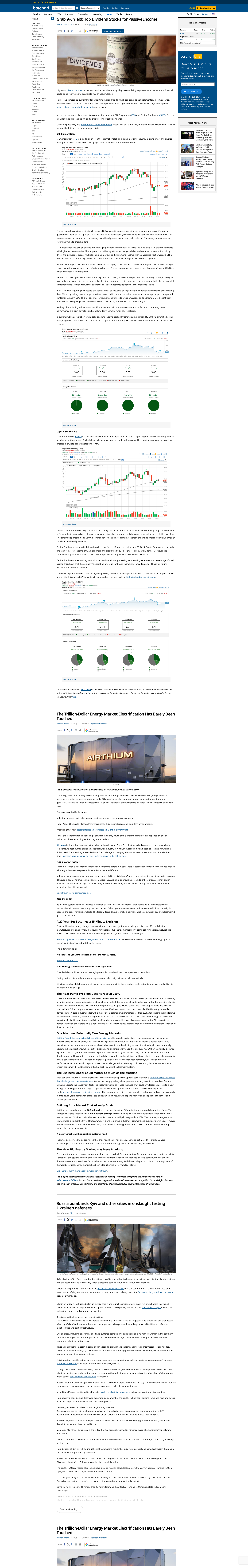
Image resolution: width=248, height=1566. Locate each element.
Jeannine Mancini (38, 67)
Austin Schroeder (38, 50)
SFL (181, 39)
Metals (34, 112)
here (74, 696)
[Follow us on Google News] (91, 31)
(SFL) (133, 115)
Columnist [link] (93, 24)
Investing (97, 14)
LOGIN (192, 8)
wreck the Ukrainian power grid (115, 1392)
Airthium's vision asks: (67, 960)
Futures (69, 14)
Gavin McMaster (38, 64)
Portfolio (115, 8)
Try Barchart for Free (206, 8)
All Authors (36, 92)
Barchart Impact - (63, 723)
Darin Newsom (37, 56)
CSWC (182, 33)
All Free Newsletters (39, 150)
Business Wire (37, 186)
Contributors (37, 34)
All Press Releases (38, 181)
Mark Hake (36, 75)
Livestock (35, 109)
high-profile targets (151, 1307)
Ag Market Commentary (41, 173)
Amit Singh (86, 689)
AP (71, 1213)
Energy (34, 103)
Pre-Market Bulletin (39, 164)
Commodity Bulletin (39, 167)
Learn (129, 14)
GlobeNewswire (38, 189)
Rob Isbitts (36, 87)
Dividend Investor (38, 161)
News (109, 14)
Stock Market (37, 142)
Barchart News (37, 28)
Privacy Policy (199, 106)
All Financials (36, 122)
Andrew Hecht (37, 47)
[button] (214, 14)
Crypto (34, 125)
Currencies (83, 14)
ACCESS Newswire (38, 184)
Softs (34, 114)
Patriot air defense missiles (111, 1288)
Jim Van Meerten (38, 70)
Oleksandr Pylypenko (40, 78)
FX (33, 134)
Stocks (36, 14)
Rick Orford (36, 84)
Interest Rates (37, 136)
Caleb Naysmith (38, 53)
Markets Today (37, 25)
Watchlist (106, 8)
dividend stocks (74, 90)
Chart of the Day (38, 37)
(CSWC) (162, 115)
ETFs (58, 14)
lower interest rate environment (96, 124)
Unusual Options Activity (41, 159)
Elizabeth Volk (37, 61)
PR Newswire (37, 195)
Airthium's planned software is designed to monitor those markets (89, 939)
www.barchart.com (69, 224)
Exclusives (35, 31)
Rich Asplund (37, 81)
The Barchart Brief (38, 153)
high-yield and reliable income (140, 577)
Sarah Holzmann (38, 89)
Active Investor (37, 156)
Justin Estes (36, 73)
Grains (34, 106)
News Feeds (36, 39)
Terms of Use (185, 106)
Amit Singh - (61, 24)
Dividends (35, 128)
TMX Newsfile (37, 192)
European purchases (67, 1363)
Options (48, 14)
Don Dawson (36, 59)
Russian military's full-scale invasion (155, 1292)
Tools (119, 14)
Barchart (69, 24)
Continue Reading (68, 1509)
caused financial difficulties (83, 1376)
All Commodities (38, 100)
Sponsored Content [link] (99, 723)
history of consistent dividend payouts (75, 107)
